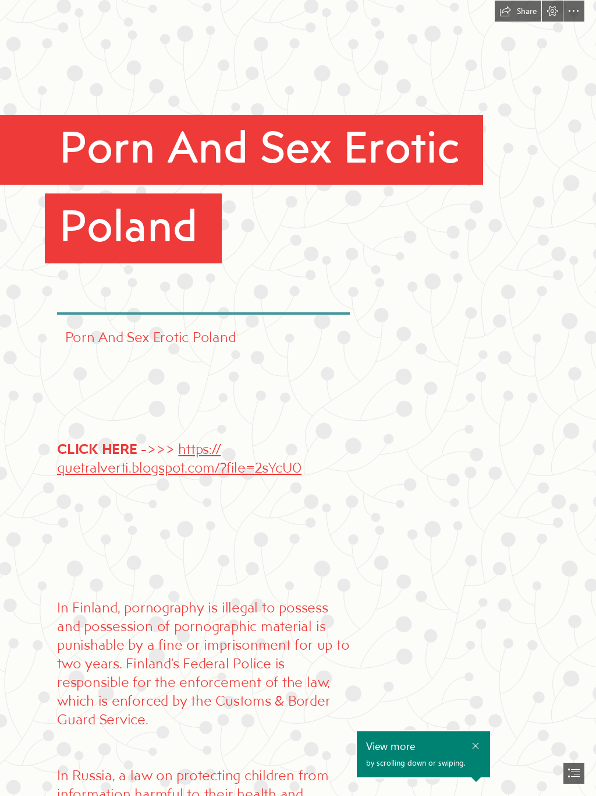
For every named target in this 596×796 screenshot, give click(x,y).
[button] (518, 11)
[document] (298, 398)
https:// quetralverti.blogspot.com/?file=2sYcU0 (179, 458)
